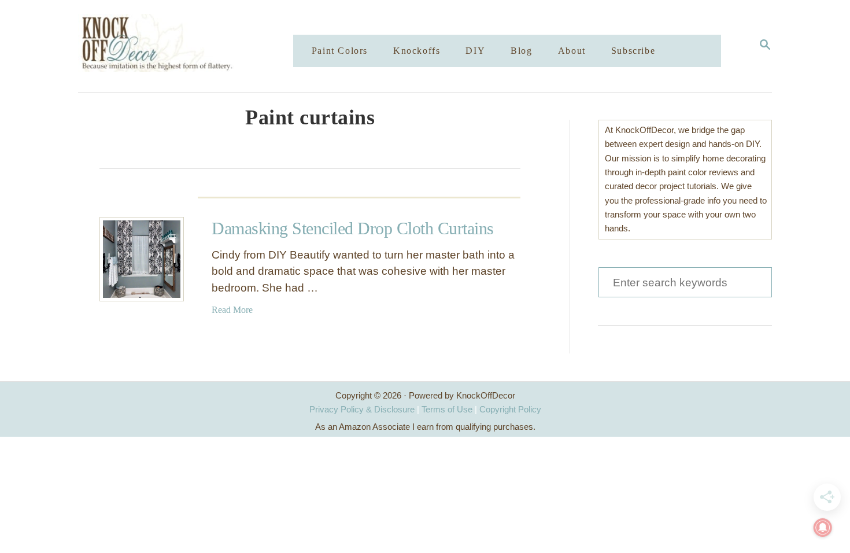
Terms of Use (447, 409)
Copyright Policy (510, 409)
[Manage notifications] (823, 527)
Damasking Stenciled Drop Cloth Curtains (353, 228)
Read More (232, 310)
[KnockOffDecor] (194, 46)
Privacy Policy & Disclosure (362, 409)
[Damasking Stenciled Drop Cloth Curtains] (141, 259)
